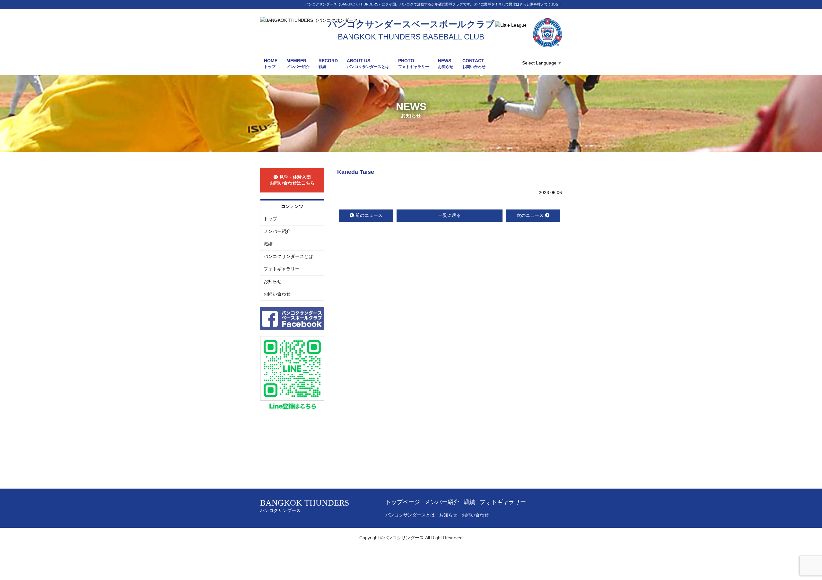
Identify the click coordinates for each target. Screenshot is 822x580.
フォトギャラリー (282, 268)
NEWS (445, 63)
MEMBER (298, 63)
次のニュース (530, 215)
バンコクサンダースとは (288, 256)
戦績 (268, 243)
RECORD (328, 63)
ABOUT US (368, 63)
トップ (270, 218)
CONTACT (473, 63)
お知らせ (273, 281)
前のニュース (368, 215)
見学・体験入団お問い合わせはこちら (292, 180)
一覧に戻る (449, 215)
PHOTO (413, 63)
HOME (270, 63)
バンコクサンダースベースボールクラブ (411, 24)
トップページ (402, 502)
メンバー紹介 (277, 231)
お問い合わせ (277, 293)
